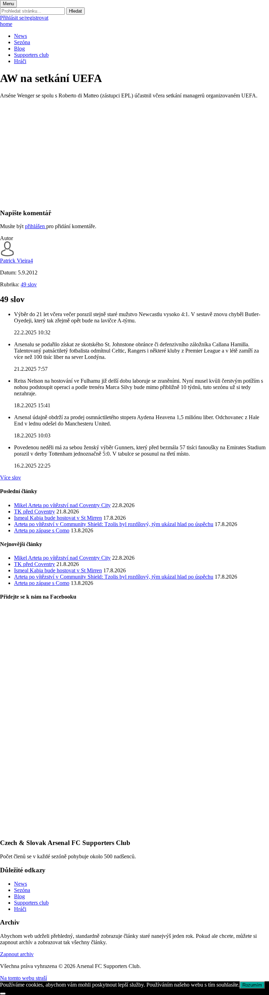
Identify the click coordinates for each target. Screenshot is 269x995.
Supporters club (31, 55)
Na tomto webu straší (23, 978)
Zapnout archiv (17, 954)
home (6, 24)
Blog (19, 49)
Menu (8, 3)
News (20, 36)
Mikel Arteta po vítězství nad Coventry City (62, 505)
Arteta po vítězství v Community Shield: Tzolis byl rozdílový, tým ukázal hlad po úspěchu (113, 524)
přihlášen (35, 226)
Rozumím (252, 985)
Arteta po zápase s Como (41, 530)
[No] (3, 994)
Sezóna (22, 42)
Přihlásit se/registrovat (24, 18)
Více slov (10, 478)
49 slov (29, 284)
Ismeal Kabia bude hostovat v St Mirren (58, 518)
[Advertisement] (134, 153)
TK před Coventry (34, 511)
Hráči (20, 61)
